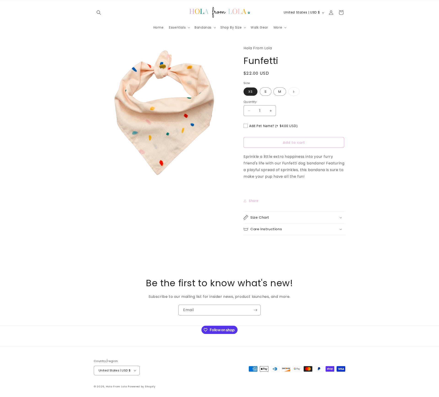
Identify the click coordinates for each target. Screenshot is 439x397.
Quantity (250, 102)
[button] (99, 13)
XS (250, 91)
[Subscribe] (255, 310)
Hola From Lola (116, 386)
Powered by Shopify (141, 386)
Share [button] (254, 200)
